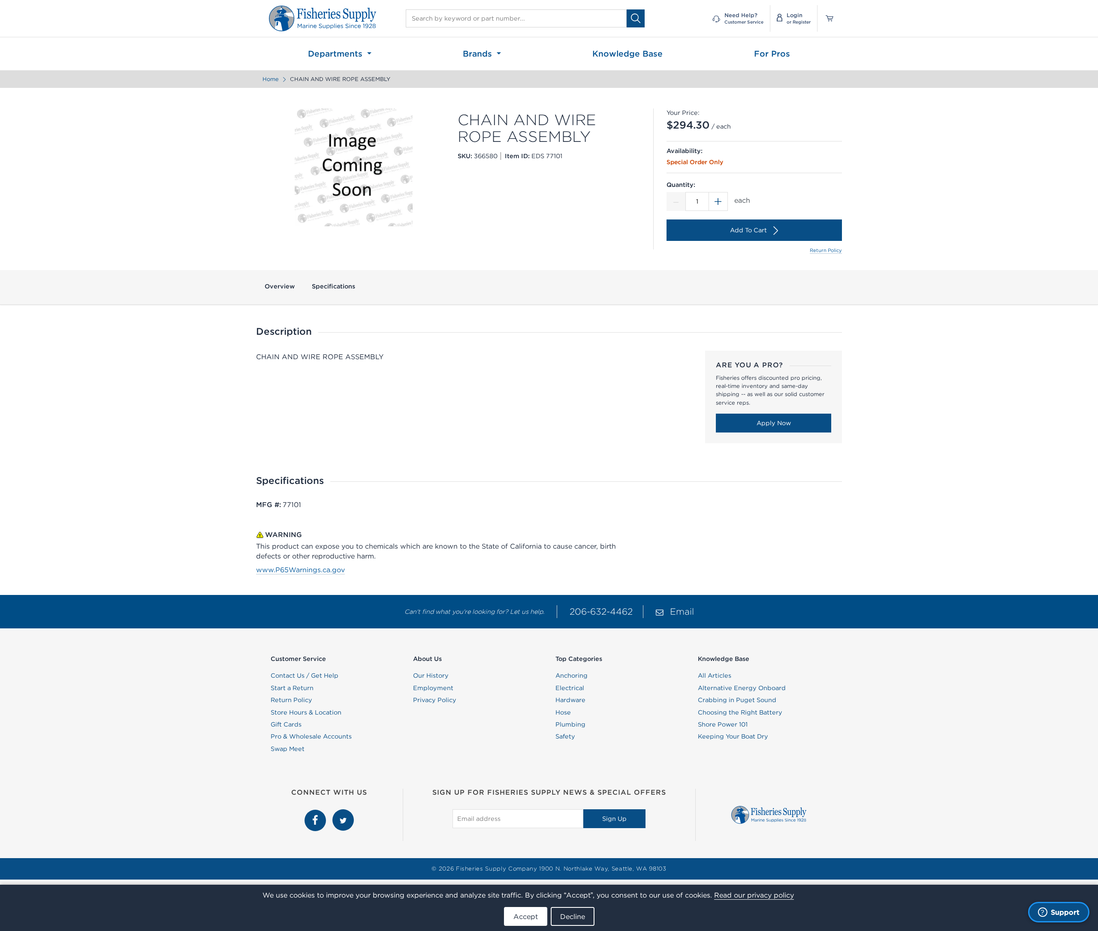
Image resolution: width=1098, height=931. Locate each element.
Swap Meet (288, 749)
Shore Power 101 (723, 724)
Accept (525, 916)
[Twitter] (343, 814)
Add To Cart (748, 230)
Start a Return (292, 688)
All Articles (714, 675)
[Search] (636, 18)
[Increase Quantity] (718, 201)
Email (682, 611)
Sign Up (614, 819)
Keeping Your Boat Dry (733, 736)
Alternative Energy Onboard (742, 688)
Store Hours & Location (306, 712)
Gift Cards (286, 724)
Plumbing (570, 724)
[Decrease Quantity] (676, 201)
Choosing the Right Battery (740, 712)
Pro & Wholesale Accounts (311, 736)
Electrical (569, 688)
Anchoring (571, 675)
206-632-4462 (601, 611)
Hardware (570, 700)
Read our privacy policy (754, 895)
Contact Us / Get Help (304, 675)
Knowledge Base (627, 53)
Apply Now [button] (774, 423)
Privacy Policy (434, 700)
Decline (572, 916)
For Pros (772, 53)
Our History (431, 675)
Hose (563, 712)
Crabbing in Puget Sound (737, 700)
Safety (565, 736)
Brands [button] (479, 53)
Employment (433, 688)
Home (270, 79)
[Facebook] (316, 814)
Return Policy (826, 250)
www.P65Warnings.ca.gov (300, 569)
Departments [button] (336, 53)
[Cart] (826, 18)
